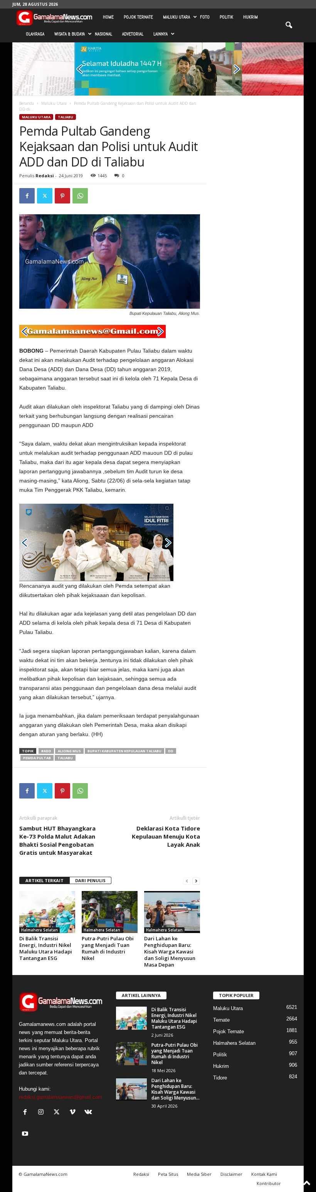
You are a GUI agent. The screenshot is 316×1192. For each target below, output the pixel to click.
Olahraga (35, 34)
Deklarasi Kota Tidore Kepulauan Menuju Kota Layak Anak (166, 836)
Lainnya (160, 34)
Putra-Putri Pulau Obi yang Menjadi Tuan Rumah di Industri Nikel (108, 948)
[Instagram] (42, 1113)
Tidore (220, 1078)
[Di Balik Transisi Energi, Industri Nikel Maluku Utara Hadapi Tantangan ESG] (47, 912)
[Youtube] (26, 1134)
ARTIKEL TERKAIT (44, 880)
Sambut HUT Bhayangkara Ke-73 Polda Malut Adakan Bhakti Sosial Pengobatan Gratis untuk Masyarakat (57, 840)
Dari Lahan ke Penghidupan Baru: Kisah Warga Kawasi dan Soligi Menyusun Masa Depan (169, 951)
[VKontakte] (89, 1113)
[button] (288, 25)
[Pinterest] (62, 195)
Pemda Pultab (37, 757)
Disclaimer (231, 1174)
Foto (205, 17)
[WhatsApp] (80, 195)
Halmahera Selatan (39, 930)
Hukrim (250, 17)
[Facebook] (27, 195)
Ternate (221, 1020)
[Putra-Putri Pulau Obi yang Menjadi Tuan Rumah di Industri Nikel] (110, 912)
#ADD (46, 750)
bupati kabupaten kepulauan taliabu (124, 750)
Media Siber (199, 1174)
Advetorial (132, 34)
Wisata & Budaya (69, 34)
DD (170, 750)
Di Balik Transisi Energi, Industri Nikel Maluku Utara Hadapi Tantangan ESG (45, 948)
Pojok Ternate (138, 17)
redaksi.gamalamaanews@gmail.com (60, 1097)
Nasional (103, 34)
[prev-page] (187, 881)
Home (108, 17)
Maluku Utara (176, 17)
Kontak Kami (264, 1174)
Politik (226, 17)
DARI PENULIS (90, 880)
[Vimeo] (74, 1113)
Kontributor (269, 1183)
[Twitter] (44, 195)
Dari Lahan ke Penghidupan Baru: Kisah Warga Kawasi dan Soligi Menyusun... (175, 1089)
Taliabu (65, 116)
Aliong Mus (69, 750)
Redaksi (44, 175)
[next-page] (196, 881)
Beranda (26, 103)
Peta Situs (168, 1174)
